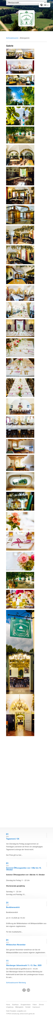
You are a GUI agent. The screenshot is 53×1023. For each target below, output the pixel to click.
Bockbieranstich (13, 907)
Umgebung (9, 1007)
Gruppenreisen (26, 1004)
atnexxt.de (23, 1013)
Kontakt (27, 1007)
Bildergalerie (19, 1007)
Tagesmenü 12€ (12, 838)
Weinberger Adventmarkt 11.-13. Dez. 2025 (23, 965)
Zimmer (41, 1004)
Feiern (35, 1004)
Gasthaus (15, 1004)
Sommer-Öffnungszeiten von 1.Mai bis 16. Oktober (23, 868)
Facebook (24, 990)
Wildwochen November (16, 944)
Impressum (36, 1007)
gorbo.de (32, 1013)
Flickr (28, 990)
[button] (44, 5)
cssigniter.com (21, 1011)
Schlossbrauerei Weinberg (16, 982)
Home (8, 1004)
